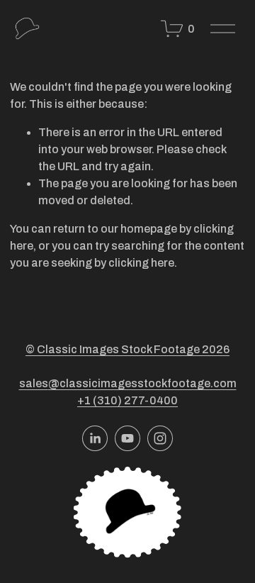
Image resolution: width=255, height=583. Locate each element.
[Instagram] (160, 438)
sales (33, 383)
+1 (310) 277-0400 (127, 400)
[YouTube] (127, 438)
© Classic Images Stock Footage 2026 (128, 349)
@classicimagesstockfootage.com (142, 383)
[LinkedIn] (95, 438)
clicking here (141, 263)
